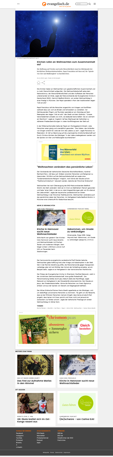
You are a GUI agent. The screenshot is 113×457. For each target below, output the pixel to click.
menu (18, 4)
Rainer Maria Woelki (89, 308)
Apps (38, 442)
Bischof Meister (41, 308)
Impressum (67, 452)
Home (38, 82)
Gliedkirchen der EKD (65, 438)
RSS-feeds (40, 433)
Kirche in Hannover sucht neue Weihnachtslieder (47, 231)
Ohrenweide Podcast (68, 416)
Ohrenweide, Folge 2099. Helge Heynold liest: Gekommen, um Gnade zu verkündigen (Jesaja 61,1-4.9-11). (81, 237)
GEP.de (60, 433)
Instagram (20, 435)
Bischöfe (50, 308)
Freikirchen (61, 440)
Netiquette (46, 452)
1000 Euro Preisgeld (45, 209)
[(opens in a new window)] (66, 152)
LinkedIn (19, 447)
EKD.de (60, 435)
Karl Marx (57, 308)
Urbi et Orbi (70, 308)
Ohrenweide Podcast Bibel (78, 209)
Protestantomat (42, 438)
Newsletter (41, 435)
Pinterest (19, 440)
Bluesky (19, 442)
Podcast (40, 440)
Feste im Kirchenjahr (54, 78)
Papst (63, 308)
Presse (52, 452)
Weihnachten (78, 308)
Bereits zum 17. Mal (25, 416)
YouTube (19, 438)
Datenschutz (58, 452)
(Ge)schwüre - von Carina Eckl (76, 419)
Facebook (19, 433)
